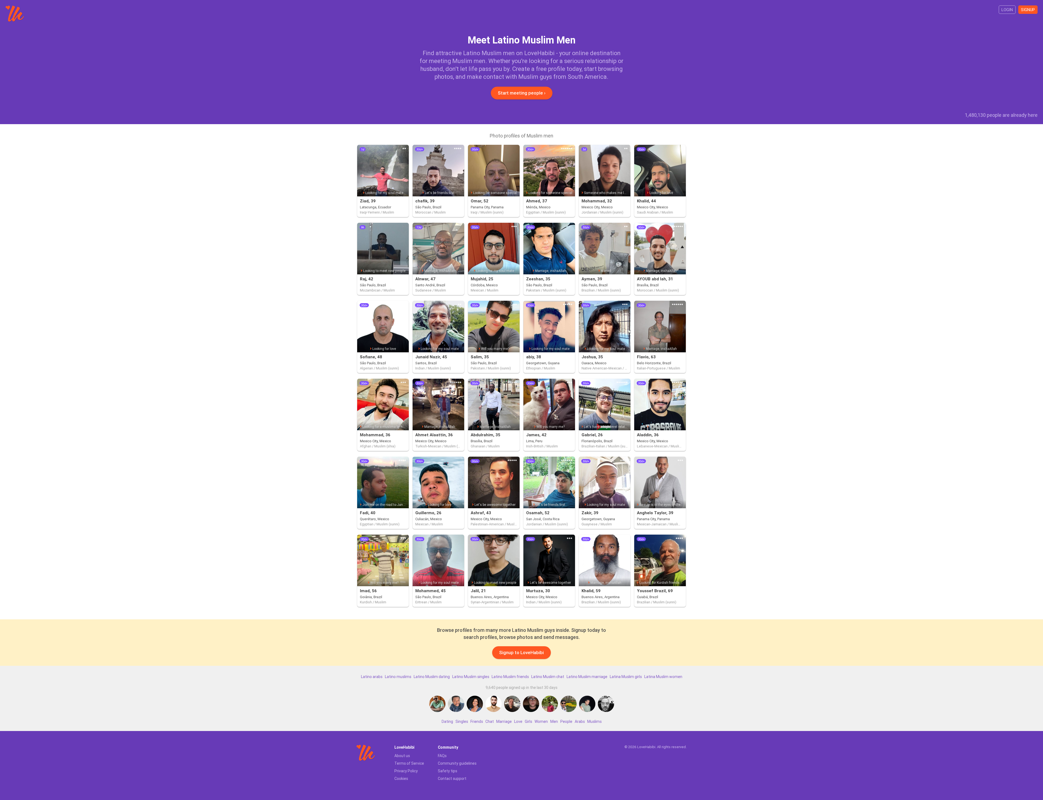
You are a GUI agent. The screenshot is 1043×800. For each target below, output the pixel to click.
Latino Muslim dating (432, 676)
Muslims (594, 721)
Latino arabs (371, 676)
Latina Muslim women (663, 676)
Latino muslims (398, 676)
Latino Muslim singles (470, 676)
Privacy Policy (406, 770)
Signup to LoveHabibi (521, 652)
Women (541, 721)
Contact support (452, 778)
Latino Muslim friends (510, 676)
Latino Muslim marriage (587, 676)
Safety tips (447, 770)
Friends (476, 721)
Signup (1028, 9)
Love (518, 721)
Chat (489, 721)
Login (1007, 9)
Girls (528, 721)
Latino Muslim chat (547, 676)
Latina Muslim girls (626, 676)
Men (554, 721)
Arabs (580, 721)
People (566, 721)
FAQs (442, 755)
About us (402, 755)
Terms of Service (409, 763)
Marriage (504, 721)
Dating (447, 721)
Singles (461, 721)
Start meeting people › (521, 93)
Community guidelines (457, 763)
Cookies (401, 778)
